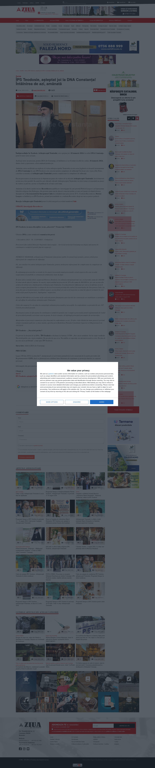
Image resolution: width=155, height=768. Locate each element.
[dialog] (77, 384)
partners (51, 373)
